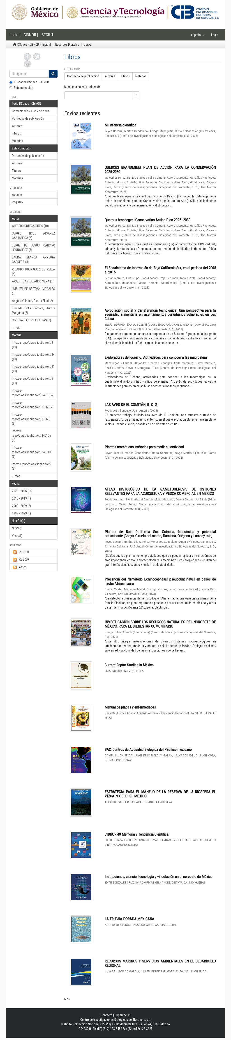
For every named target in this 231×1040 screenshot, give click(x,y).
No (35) (16, 528)
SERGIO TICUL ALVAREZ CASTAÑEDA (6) (33, 236)
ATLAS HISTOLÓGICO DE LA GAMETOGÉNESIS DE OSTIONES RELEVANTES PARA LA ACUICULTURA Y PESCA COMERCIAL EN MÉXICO (160, 491)
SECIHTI (48, 34)
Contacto (107, 1015)
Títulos (16, 133)
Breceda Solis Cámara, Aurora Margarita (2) (33, 310)
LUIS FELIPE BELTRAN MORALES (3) (33, 291)
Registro (17, 202)
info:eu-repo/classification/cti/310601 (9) (31, 419)
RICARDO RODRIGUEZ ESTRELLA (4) (33, 272)
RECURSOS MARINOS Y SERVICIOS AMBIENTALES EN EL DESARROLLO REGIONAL (160, 963)
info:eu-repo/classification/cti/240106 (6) (31, 435)
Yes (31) (17, 536)
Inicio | (14, 34)
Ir (135, 95)
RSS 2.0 (24, 559)
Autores (17, 126)
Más (67, 999)
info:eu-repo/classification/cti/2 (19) (32, 345)
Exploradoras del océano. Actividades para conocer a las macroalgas (156, 357)
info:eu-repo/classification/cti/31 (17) (33, 369)
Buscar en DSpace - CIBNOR (31, 82)
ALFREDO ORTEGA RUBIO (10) (30, 226)
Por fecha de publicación (28, 118)
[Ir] (53, 74)
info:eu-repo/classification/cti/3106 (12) (32, 405)
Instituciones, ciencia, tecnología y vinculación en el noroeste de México (159, 876)
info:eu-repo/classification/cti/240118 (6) (31, 452)
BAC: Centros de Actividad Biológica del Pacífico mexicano (148, 749)
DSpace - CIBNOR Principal (34, 44)
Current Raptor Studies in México (129, 665)
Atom (22, 567)
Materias (17, 141)
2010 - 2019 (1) (21, 498)
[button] (198, 34)
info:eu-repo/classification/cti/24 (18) (33, 357)
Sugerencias (123, 1015)
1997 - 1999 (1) (21, 513)
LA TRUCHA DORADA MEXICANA (129, 919)
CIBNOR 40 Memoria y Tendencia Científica (137, 834)
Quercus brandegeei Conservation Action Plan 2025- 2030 (147, 220)
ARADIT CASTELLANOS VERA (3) (32, 281)
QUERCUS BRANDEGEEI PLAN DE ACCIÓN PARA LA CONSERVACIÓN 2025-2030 (160, 169)
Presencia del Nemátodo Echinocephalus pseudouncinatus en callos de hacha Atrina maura (160, 581)
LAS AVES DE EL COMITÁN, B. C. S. (131, 404)
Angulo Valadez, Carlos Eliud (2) (32, 301)
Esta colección (23, 88)
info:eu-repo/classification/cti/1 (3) (32, 466)
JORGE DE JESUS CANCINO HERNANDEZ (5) (33, 248)
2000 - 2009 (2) (21, 506)
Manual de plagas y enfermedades (130, 707)
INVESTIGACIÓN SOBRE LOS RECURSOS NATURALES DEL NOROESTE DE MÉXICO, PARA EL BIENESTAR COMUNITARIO (160, 624)
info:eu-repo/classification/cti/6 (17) (32, 381)
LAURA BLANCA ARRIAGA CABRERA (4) (33, 260)
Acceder (17, 195)
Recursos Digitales (67, 44)
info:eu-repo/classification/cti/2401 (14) (32, 393)
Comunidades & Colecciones (30, 111)
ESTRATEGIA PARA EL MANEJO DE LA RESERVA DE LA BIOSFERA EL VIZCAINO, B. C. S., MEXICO (160, 793)
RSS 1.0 (24, 552)
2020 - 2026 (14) (22, 491)
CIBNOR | (31, 34)
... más (16, 327)
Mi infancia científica (120, 125)
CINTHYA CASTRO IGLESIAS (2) (31, 320)
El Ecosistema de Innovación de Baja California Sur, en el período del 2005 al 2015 (160, 269)
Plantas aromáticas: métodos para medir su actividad (144, 447)
